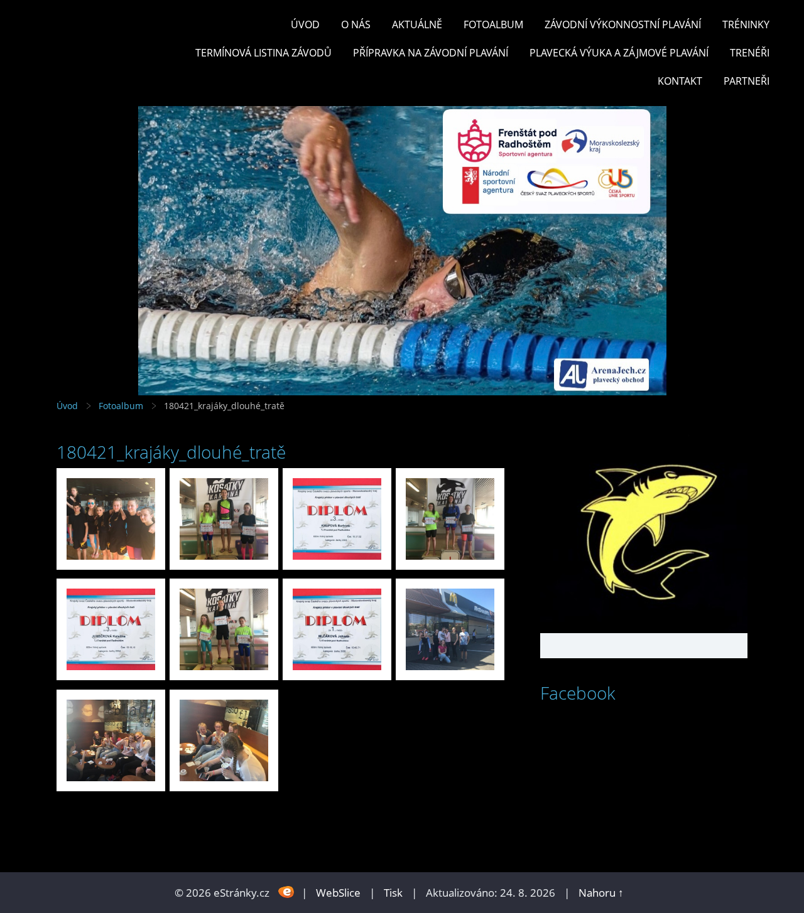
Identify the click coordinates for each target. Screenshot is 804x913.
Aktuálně (417, 24)
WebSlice (338, 892)
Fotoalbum (493, 24)
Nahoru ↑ (601, 892)
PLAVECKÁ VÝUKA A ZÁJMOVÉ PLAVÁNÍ (619, 53)
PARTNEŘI (746, 81)
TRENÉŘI (749, 53)
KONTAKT (680, 81)
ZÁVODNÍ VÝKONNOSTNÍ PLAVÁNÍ (623, 24)
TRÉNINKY (745, 24)
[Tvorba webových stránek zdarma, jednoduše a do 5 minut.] (286, 891)
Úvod (305, 24)
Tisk (393, 892)
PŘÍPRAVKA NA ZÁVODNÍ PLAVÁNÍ (430, 53)
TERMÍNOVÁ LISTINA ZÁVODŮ (263, 53)
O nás (356, 24)
